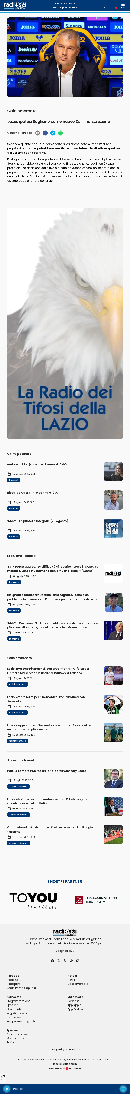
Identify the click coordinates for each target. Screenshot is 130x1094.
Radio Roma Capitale (21, 988)
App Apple (74, 1005)
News (71, 980)
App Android (76, 1009)
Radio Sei (13, 980)
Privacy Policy (57, 1049)
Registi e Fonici (17, 1013)
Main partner (15, 1038)
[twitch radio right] (65, 323)
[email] (37, 133)
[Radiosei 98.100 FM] (65, 932)
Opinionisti (14, 1009)
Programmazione (18, 1001)
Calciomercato (22, 111)
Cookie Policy (73, 1049)
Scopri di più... (65, 951)
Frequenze (14, 1017)
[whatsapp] (60, 133)
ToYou (11, 1042)
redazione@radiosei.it (65, 1063)
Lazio (70, 148)
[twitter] (52, 133)
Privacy (1, 1078)
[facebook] (45, 133)
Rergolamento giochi (21, 1021)
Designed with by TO (114, 8)
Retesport (13, 984)
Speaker (12, 1005)
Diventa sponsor (18, 1034)
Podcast (73, 1001)
